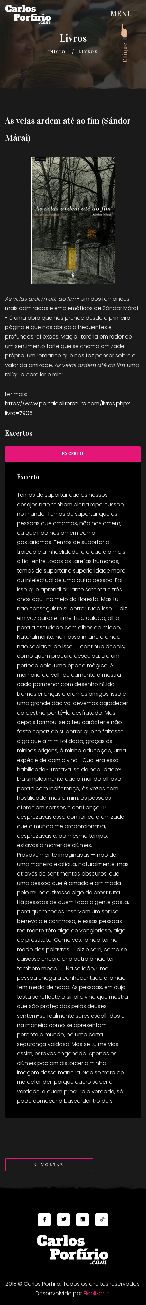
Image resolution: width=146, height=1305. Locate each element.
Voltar (51, 1164)
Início (57, 51)
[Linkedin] (82, 1219)
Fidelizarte (97, 1293)
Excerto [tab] (72, 453)
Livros (88, 51)
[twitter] (63, 1219)
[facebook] (44, 1219)
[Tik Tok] (101, 1219)
